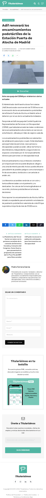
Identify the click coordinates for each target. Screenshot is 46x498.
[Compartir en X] (8, 56)
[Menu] (42, 3)
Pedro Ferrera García (20, 267)
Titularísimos (15, 3)
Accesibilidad (14, 9)
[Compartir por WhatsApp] (13, 56)
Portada (5, 9)
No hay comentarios (27, 49)
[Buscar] (34, 3)
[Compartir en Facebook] (4, 56)
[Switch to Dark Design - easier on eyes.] (38, 4)
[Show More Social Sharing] (17, 56)
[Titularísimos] (4, 3)
